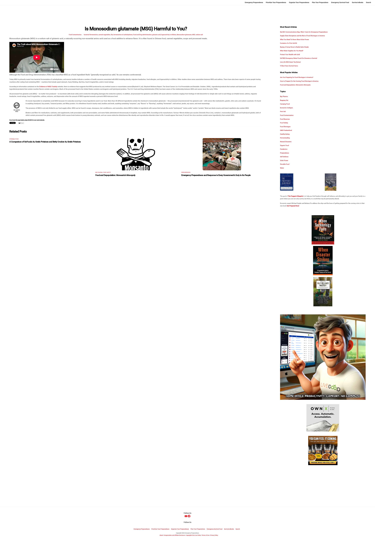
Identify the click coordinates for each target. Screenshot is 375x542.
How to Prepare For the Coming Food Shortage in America (299, 81)
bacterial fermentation (91, 35)
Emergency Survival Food (340, 2)
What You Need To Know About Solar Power (294, 39)
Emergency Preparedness (254, 2)
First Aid (283, 111)
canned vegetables (104, 35)
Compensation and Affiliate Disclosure (174, 535)
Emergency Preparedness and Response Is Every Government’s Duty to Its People (216, 175)
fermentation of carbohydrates (123, 35)
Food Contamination (75, 35)
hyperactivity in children (168, 35)
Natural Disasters (286, 142)
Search (368, 2)
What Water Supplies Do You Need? (291, 51)
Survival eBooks (357, 2)
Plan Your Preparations (320, 2)
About (161, 535)
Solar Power (284, 160)
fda (112, 35)
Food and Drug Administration (142, 35)
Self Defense (284, 157)
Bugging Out (284, 100)
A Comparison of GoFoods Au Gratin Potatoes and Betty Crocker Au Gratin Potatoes (45, 142)
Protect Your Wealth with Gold (290, 54)
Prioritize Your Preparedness (276, 2)
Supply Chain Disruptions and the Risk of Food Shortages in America (302, 36)
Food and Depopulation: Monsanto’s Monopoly (115, 175)
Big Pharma (99, 172)
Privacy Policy (214, 535)
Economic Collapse (286, 108)
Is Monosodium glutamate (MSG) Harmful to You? (136, 29)
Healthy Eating (285, 134)
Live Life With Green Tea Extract (290, 62)
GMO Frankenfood (286, 130)
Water (282, 168)
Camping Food (285, 104)
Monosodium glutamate (184, 35)
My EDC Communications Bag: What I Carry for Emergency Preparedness (304, 32)
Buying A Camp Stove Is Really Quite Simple (294, 47)
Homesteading (285, 138)
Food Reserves (285, 119)
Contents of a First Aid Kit (288, 43)
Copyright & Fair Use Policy (193, 535)
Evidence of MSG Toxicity (48, 87)
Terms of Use (205, 535)
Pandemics (283, 149)
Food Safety (107, 172)
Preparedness (185, 172)
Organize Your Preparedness (299, 2)
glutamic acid (156, 35)
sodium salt (199, 35)
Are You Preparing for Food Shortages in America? (296, 77)
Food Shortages (285, 127)
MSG (193, 35)
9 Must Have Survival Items (289, 66)
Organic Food (284, 145)
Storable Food (14, 139)
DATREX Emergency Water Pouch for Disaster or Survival (298, 58)
